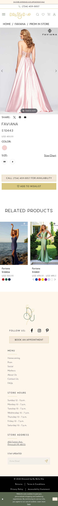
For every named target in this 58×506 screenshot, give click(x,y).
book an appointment (29, 340)
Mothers (11, 370)
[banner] (20, 16)
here (28, 504)
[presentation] (14, 243)
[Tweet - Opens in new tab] (14, 117)
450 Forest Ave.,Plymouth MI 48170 (17, 443)
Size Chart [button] (50, 155)
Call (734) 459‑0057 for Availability (29, 178)
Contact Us (13, 379)
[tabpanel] (29, 71)
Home (7, 24)
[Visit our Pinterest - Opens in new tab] (47, 331)
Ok (55, 499)
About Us (12, 375)
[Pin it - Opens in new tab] (20, 117)
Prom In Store (39, 24)
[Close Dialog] (3, 499)
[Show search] (37, 14)
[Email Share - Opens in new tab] (25, 117)
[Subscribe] (47, 461)
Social (10, 366)
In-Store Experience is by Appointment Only (29, 2)
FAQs (10, 383)
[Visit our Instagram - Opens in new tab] (39, 331)
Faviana (20, 24)
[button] (4, 14)
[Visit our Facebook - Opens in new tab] (32, 331)
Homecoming (14, 358)
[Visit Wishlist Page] (43, 14)
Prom (10, 362)
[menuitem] (4, 14)
